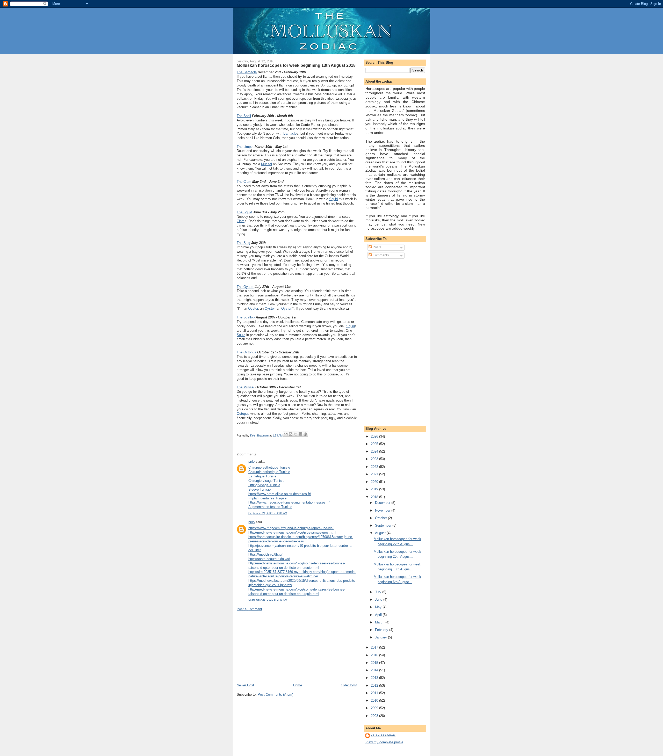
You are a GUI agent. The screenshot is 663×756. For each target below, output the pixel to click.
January (381, 637)
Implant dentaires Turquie (267, 498)
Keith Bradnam (383, 735)
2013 (375, 678)
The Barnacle (247, 72)
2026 (375, 436)
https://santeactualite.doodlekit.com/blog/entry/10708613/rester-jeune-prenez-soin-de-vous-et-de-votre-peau (300, 539)
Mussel (266, 164)
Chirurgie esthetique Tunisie (269, 472)
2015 (375, 663)
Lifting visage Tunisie (264, 485)
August (381, 533)
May (379, 607)
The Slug (243, 243)
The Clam (244, 182)
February (382, 630)
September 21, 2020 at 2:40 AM (267, 599)
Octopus (243, 414)
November (383, 510)
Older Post (349, 685)
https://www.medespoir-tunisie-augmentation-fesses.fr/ (289, 502)
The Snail (244, 116)
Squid (333, 199)
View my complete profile (384, 742)
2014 (375, 670)
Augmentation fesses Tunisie (270, 507)
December (383, 503)
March (380, 622)
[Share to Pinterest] (305, 434)
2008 (375, 716)
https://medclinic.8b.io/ (265, 554)
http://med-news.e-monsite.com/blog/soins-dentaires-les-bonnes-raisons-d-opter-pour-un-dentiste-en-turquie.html (296, 565)
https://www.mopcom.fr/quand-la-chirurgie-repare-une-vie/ (291, 528)
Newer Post (245, 685)
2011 (375, 693)
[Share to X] (295, 434)
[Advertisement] (275, 646)
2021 (375, 474)
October (381, 518)
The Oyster (245, 287)
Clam (240, 221)
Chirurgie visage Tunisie (266, 481)
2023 (375, 459)
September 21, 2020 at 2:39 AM (267, 513)
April (379, 615)
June (379, 599)
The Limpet (245, 147)
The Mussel (245, 387)
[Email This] (285, 434)
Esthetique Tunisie (262, 476)
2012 (375, 685)
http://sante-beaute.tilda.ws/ (269, 559)
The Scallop (246, 317)
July (378, 592)
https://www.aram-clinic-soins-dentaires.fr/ (279, 494)
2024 (375, 451)
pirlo (251, 461)
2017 (375, 647)
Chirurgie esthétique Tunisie (269, 467)
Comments (380, 255)
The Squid (244, 212)
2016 (375, 655)
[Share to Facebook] (300, 434)
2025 (375, 444)
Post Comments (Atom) (275, 694)
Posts (376, 247)
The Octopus (246, 352)
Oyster (253, 308)
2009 (375, 708)
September (383, 525)
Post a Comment (249, 609)
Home (297, 685)
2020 (375, 482)
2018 (375, 497)
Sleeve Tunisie (259, 489)
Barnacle (290, 133)
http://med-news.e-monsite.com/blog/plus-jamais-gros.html (292, 532)
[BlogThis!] (290, 434)
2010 (375, 700)
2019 (375, 489)
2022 (375, 467)
